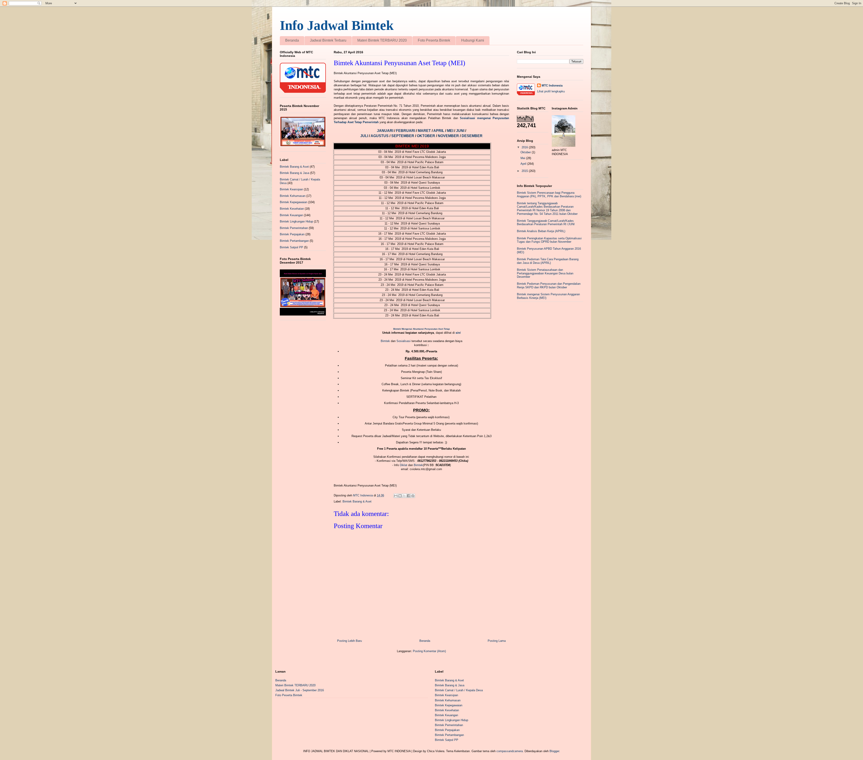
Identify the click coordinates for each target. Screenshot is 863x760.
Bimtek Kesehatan (292, 208)
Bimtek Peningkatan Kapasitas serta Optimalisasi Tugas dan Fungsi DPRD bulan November (549, 240)
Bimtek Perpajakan (292, 234)
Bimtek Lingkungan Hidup (296, 221)
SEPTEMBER (403, 136)
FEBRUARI (406, 131)
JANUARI (385, 131)
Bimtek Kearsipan (291, 189)
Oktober (526, 152)
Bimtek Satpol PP (291, 247)
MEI (450, 131)
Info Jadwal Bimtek (337, 25)
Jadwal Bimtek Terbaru (328, 40)
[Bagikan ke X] (404, 495)
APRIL (439, 131)
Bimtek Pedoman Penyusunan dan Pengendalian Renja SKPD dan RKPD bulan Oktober (549, 285)
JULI (364, 136)
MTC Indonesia (552, 85)
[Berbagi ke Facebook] (408, 495)
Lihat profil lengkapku (551, 91)
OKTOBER (426, 136)
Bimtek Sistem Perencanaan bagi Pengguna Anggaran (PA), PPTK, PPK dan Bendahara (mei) (549, 194)
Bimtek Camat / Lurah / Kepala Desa (459, 690)
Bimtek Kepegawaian (293, 202)
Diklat (403, 465)
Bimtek (385, 341)
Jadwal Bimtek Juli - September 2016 (299, 690)
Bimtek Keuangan (291, 215)
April (523, 163)
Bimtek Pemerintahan (294, 228)
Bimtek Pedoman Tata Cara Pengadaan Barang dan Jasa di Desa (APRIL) (547, 261)
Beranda (292, 40)
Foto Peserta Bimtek (434, 40)
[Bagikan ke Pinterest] (413, 495)
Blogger (554, 751)
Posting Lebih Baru (349, 640)
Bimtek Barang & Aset (357, 501)
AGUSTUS (380, 136)
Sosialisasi (403, 341)
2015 (525, 171)
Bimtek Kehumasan (292, 196)
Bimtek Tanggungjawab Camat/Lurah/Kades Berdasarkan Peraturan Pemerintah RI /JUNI (546, 222)
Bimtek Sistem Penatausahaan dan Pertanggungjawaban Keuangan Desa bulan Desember (545, 273)
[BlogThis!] (400, 495)
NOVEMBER (448, 136)
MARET (425, 131)
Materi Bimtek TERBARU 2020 (382, 40)
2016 (525, 147)
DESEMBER (472, 136)
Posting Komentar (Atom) (429, 651)
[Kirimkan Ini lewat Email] (396, 495)
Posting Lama (497, 640)
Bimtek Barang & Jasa (294, 173)
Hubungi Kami (472, 40)
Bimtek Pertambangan (294, 240)
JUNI (460, 131)
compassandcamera (509, 751)
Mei (523, 158)
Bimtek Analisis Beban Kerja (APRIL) (541, 231)
